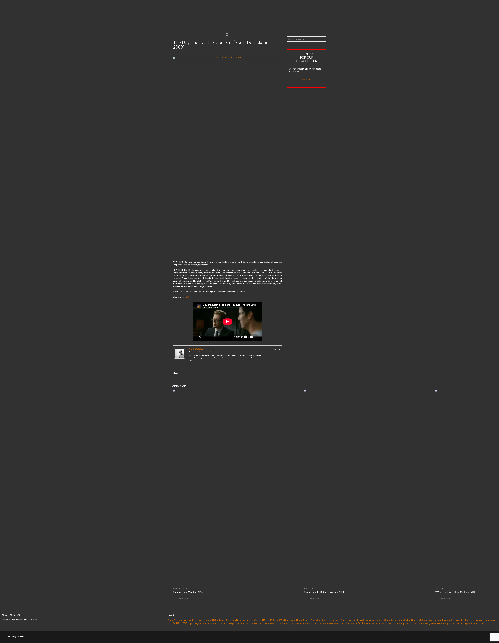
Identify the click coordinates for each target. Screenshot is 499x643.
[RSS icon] (487, 636)
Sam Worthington (314, 624)
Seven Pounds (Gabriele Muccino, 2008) (324, 592)
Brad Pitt (192, 620)
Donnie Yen (308, 620)
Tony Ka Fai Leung (414, 623)
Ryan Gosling (290, 624)
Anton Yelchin (183, 620)
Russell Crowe (263, 623)
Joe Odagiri (412, 620)
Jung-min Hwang (440, 620)
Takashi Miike (355, 623)
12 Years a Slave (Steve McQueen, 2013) (456, 592)
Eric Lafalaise (196, 349)
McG (205, 624)
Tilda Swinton (373, 623)
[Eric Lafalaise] (179, 358)
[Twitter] (278, 352)
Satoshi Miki (326, 623)
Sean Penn (339, 623)
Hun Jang (362, 620)
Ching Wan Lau (244, 620)
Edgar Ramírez (323, 620)
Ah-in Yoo (173, 620)
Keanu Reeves (472, 620)
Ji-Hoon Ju (400, 620)
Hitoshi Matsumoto (351, 620)
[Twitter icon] (484, 636)
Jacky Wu (371, 620)
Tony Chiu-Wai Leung (392, 623)
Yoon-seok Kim (475, 623)
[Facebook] (275, 352)
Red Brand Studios (209, 352)
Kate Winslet (457, 620)
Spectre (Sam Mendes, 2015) (188, 592)
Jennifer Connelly (384, 620)
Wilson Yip (443, 623)
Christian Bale (263, 620)
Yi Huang (462, 623)
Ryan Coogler (278, 623)
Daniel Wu (278, 620)
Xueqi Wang (452, 624)
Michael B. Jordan (217, 623)
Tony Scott (431, 623)
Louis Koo (179, 623)
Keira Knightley (485, 620)
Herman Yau (338, 620)
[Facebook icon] (480, 636)
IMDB (187, 297)
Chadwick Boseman (225, 620)
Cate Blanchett (206, 620)
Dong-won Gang (293, 620)
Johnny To (425, 620)
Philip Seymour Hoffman (241, 623)
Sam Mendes (302, 623)
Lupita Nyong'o (196, 623)
